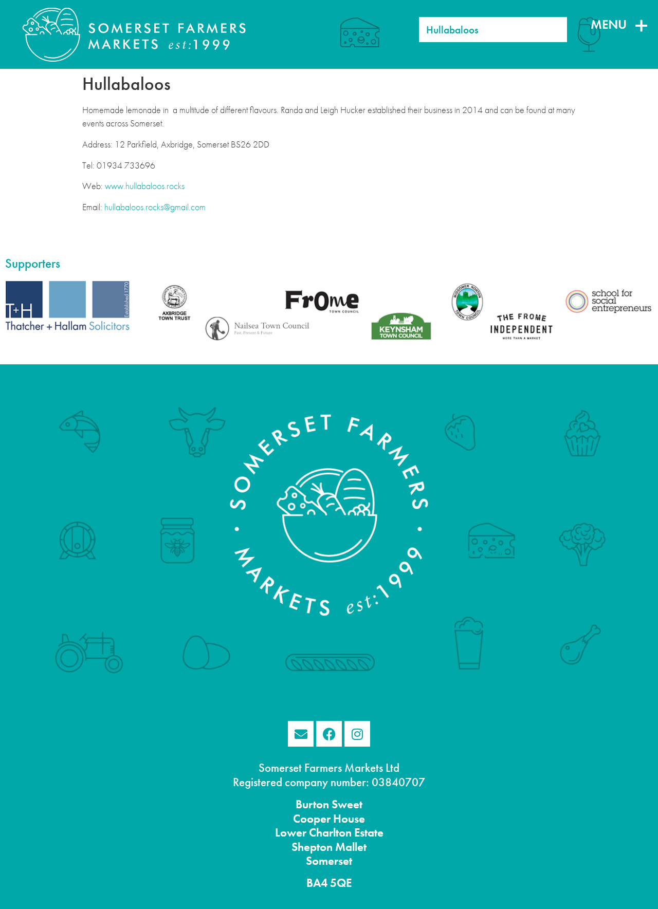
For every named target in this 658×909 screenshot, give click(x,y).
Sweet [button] (345, 804)
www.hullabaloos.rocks (145, 186)
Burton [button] (312, 804)
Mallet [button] (350, 847)
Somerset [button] (329, 861)
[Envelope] (301, 734)
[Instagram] (357, 734)
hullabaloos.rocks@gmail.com (155, 207)
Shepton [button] (312, 847)
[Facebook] (329, 734)
